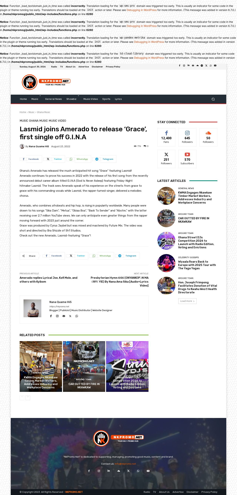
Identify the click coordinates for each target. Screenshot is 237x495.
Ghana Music (43, 112)
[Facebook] (179, 66)
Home (23, 112)
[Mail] (193, 66)
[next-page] (28, 398)
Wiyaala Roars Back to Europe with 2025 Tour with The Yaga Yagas (197, 265)
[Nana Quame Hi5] (23, 146)
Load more (186, 301)
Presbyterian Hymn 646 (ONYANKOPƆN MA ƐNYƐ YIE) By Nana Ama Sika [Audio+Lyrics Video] (119, 281)
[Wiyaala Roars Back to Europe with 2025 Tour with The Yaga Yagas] (166, 263)
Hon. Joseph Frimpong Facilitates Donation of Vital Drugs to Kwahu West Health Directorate (197, 287)
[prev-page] (22, 398)
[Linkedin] (188, 66)
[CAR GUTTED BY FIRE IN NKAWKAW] (84, 366)
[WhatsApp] (210, 66)
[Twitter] (206, 66)
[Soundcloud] (197, 66)
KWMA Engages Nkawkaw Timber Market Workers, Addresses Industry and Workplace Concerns (41, 382)
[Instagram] (184, 66)
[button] (213, 99)
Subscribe (187, 152)
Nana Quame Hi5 (39, 146)
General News (40, 373)
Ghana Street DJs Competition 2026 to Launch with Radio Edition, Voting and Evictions (127, 382)
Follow (187, 131)
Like (166, 131)
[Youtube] (215, 66)
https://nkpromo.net (59, 307)
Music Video (57, 120)
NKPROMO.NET (74, 492)
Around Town (83, 380)
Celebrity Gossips (188, 257)
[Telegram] (202, 66)
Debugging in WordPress (142, 9)
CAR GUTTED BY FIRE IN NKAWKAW (84, 385)
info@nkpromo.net (125, 463)
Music (31, 112)
